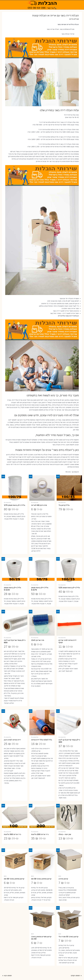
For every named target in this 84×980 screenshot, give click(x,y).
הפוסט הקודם (76, 976)
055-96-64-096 (36, 7)
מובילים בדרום (74, 19)
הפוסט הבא (7, 976)
